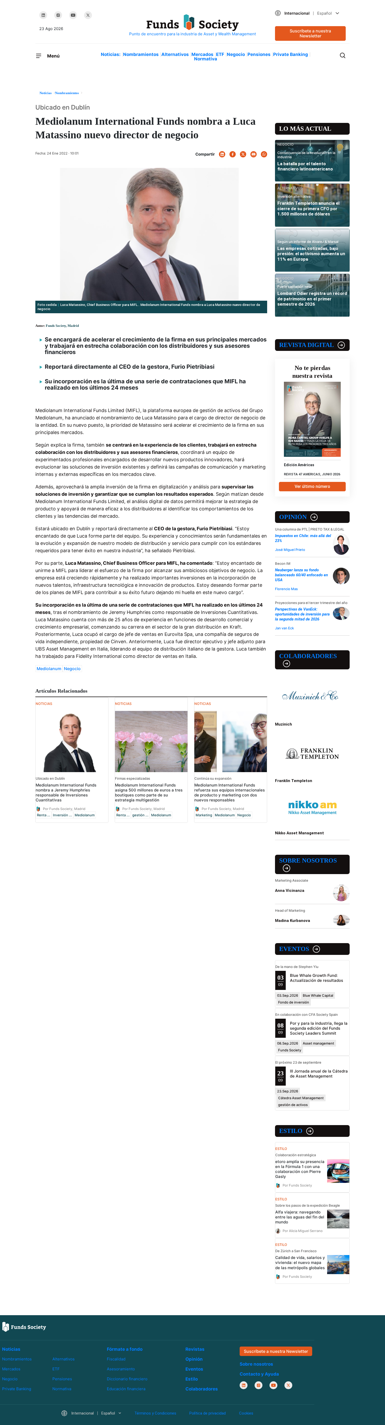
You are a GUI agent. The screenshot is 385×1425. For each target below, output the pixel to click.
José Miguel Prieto (290, 550)
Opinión (293, 517)
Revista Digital (306, 344)
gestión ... (140, 815)
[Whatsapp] (264, 154)
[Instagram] (58, 15)
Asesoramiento (121, 1368)
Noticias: (110, 54)
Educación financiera (126, 1388)
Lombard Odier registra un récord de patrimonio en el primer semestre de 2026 (312, 299)
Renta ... (43, 815)
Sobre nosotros (308, 860)
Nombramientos (141, 54)
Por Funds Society (297, 1185)
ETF (220, 54)
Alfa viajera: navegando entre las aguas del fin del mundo (299, 1217)
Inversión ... (62, 815)
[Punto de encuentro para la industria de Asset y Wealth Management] (192, 25)
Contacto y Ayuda (259, 1374)
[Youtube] (73, 15)
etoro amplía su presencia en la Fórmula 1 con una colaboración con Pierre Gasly (299, 1169)
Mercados (202, 54)
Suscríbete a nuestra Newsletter (310, 33)
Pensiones (259, 54)
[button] (310, 13)
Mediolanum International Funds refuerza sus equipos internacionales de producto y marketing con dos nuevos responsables (229, 792)
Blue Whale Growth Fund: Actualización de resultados (316, 978)
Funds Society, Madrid (62, 326)
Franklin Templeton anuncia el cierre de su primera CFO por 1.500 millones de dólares (308, 208)
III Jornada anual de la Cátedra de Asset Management (319, 1074)
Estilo (290, 1130)
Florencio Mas (286, 589)
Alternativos (175, 54)
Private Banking (290, 54)
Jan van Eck (284, 628)
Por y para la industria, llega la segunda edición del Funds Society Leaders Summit (319, 1028)
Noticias (11, 1349)
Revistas (195, 1349)
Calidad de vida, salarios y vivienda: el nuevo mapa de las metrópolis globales (300, 1262)
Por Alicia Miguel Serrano (303, 1231)
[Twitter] (88, 15)
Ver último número (312, 486)
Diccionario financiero (127, 1378)
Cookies (246, 1413)
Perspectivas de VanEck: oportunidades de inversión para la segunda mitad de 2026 (302, 614)
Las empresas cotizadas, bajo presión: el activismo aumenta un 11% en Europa (311, 254)
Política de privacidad (207, 1413)
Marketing (204, 815)
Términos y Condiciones (155, 1413)
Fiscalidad (116, 1358)
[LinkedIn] (43, 15)
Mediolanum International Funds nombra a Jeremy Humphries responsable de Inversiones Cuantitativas (66, 792)
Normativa (205, 58)
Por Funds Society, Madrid (64, 809)
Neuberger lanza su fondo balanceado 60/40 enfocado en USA (301, 575)
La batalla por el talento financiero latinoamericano (305, 166)
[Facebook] (232, 154)
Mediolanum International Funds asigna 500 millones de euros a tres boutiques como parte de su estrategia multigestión (149, 792)
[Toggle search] (342, 55)
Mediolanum (49, 668)
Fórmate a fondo (124, 1349)
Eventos (294, 948)
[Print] (253, 154)
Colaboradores (308, 656)
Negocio (236, 54)
